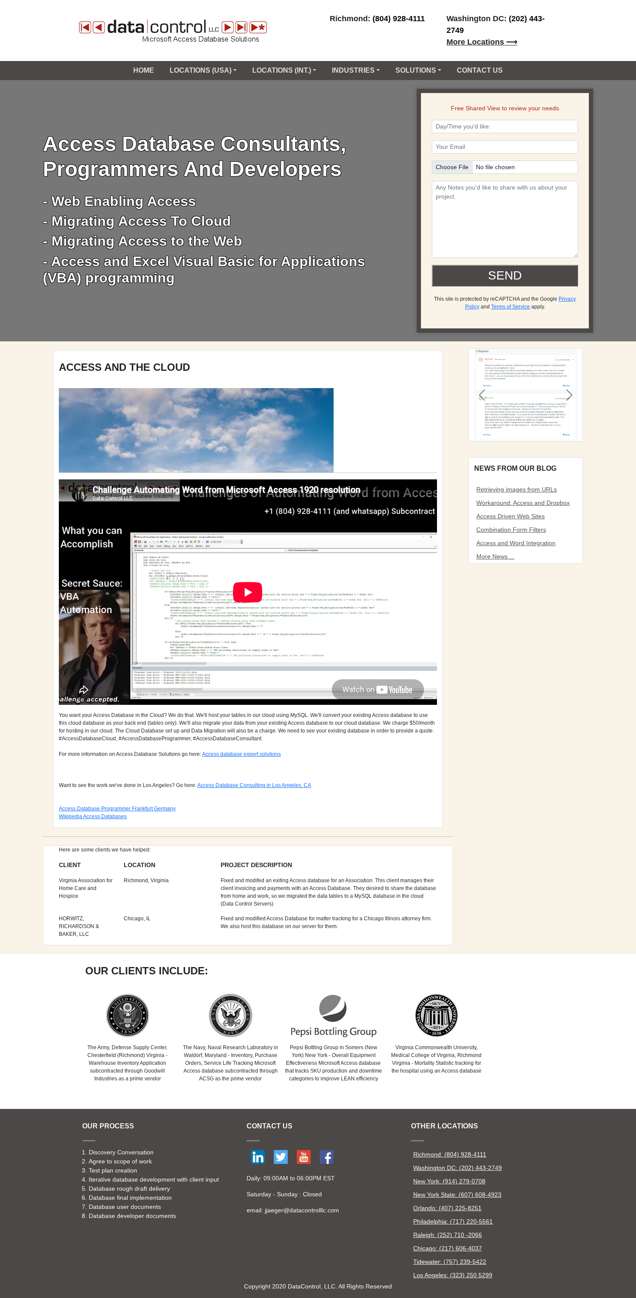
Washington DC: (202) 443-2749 (457, 1167)
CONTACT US (480, 70)
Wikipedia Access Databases (93, 816)
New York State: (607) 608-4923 (457, 1194)
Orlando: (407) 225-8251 (447, 1208)
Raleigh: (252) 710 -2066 (447, 1234)
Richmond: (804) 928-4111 (449, 1154)
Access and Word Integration (516, 543)
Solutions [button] (415, 70)
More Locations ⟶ (481, 42)
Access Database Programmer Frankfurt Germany (117, 809)
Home (143, 70)
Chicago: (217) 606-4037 (447, 1248)
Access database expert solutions (241, 754)
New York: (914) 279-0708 (449, 1181)
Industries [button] (353, 70)
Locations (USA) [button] (200, 70)
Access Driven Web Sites (510, 516)
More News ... (495, 556)
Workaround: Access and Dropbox (523, 502)
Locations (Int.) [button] (281, 70)
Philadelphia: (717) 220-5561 (453, 1221)
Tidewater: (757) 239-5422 (449, 1261)
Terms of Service (510, 307)
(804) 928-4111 (399, 18)
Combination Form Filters (511, 529)
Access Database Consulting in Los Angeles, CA (254, 785)
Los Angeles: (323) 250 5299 (452, 1275)
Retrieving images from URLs (516, 489)
